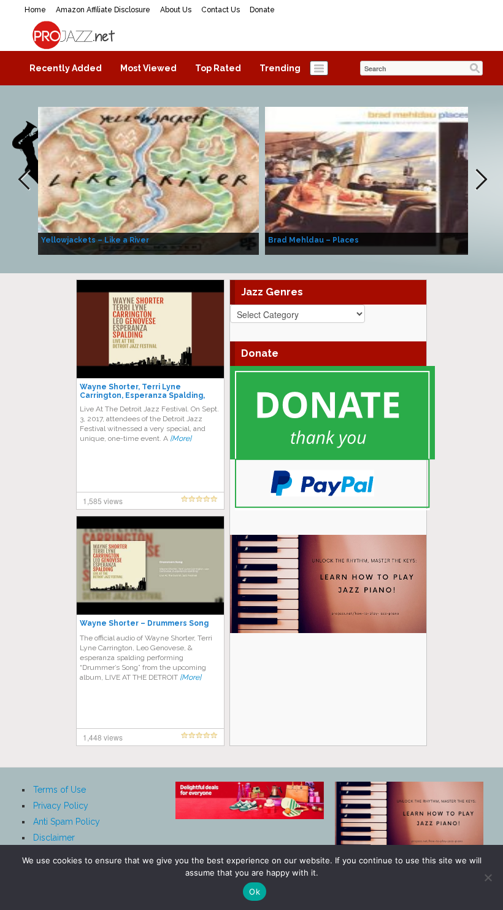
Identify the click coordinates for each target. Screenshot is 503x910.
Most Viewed (148, 68)
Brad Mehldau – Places (313, 240)
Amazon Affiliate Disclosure (103, 10)
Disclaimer (54, 837)
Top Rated (218, 68)
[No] (488, 877)
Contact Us (220, 10)
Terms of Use (59, 790)
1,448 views (103, 737)
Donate (262, 10)
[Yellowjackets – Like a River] (148, 180)
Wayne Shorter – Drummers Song (144, 623)
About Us (175, 10)
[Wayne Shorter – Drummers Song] (150, 565)
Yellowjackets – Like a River (95, 240)
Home (35, 10)
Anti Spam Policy (66, 821)
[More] (180, 438)
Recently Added (65, 68)
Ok (254, 891)
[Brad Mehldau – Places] (375, 180)
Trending (280, 68)
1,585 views (103, 501)
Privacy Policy (60, 806)
